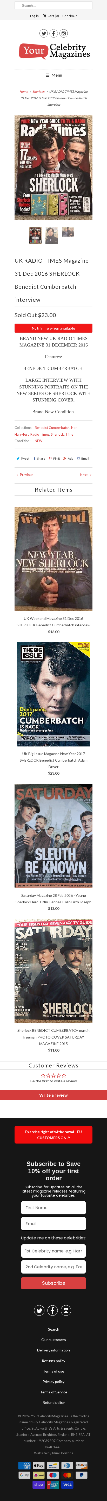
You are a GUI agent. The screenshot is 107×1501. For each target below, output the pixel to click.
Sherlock (57, 434)
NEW (38, 441)
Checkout (69, 16)
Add (70, 458)
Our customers (53, 1339)
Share (41, 458)
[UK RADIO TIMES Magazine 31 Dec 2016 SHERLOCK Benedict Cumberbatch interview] (53, 167)
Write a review (53, 1094)
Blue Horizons (62, 1453)
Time (69, 434)
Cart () (53, 16)
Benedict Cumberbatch (52, 427)
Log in (34, 16)
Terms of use (53, 1371)
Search (53, 1329)
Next (84, 475)
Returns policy (53, 1360)
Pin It (56, 458)
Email (85, 458)
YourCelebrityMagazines (49, 1416)
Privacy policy (53, 1381)
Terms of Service (53, 1392)
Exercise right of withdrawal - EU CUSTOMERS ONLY (53, 1134)
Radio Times (39, 434)
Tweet (25, 458)
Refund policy (54, 1402)
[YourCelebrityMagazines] (53, 53)
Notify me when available (53, 328)
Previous (26, 475)
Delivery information (53, 1350)
